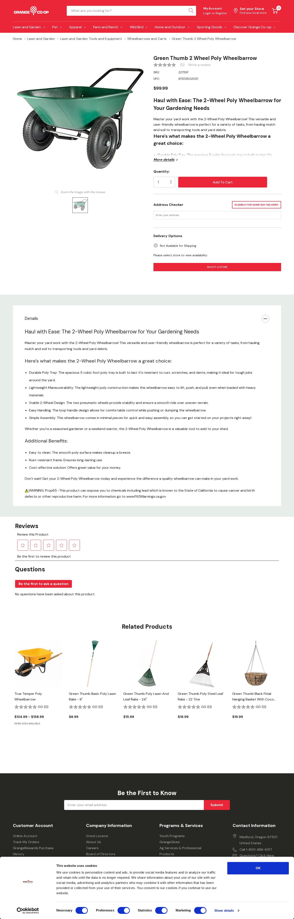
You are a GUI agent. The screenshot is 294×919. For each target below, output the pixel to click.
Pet (55, 27)
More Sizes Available (27, 723)
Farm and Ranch (105, 27)
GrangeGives (169, 842)
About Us (93, 842)
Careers (92, 848)
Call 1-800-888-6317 (256, 849)
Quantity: (161, 171)
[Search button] (191, 11)
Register (221, 13)
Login (207, 13)
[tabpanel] (38, 690)
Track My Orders (26, 842)
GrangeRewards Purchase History (33, 851)
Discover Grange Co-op (252, 27)
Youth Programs (172, 836)
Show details (224, 910)
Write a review (199, 65)
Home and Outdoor (170, 27)
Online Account (25, 836)
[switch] (124, 910)
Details (31, 318)
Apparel (75, 27)
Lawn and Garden (27, 27)
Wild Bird (136, 27)
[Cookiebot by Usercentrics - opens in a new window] (28, 910)
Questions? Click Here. (257, 855)
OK (258, 868)
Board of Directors (100, 854)
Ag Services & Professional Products (180, 851)
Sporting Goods (209, 27)
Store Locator (97, 836)
